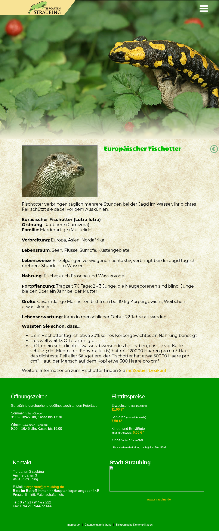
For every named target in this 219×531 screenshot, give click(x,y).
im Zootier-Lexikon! (146, 370)
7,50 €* (116, 421)
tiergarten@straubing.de (44, 487)
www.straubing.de (159, 499)
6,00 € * (138, 432)
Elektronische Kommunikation (133, 524)
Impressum (73, 524)
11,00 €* (117, 409)
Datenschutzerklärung (97, 524)
